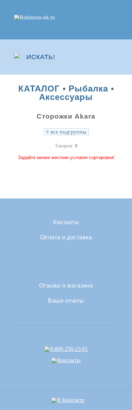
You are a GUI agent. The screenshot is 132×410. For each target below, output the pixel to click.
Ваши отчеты (66, 301)
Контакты (66, 222)
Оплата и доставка (66, 237)
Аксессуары (66, 97)
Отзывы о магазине (66, 286)
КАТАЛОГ (39, 88)
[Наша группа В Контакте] (67, 400)
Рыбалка (88, 88)
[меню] (113, 57)
